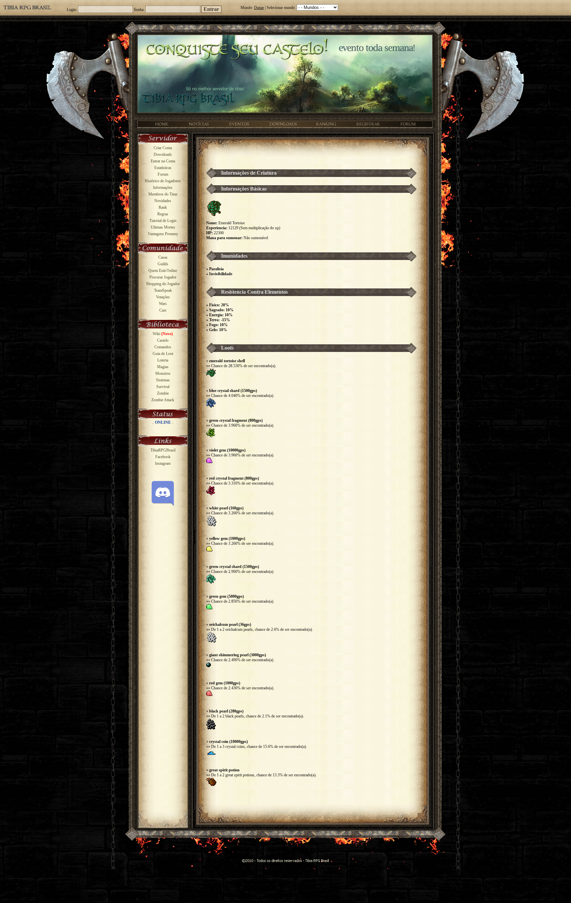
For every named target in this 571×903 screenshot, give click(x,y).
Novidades (162, 200)
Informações (162, 187)
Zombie (163, 393)
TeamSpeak (163, 290)
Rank (163, 207)
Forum (163, 174)
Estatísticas (162, 167)
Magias (163, 367)
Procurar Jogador (162, 277)
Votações (163, 297)
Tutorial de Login (162, 220)
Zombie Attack (162, 400)
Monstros (163, 373)
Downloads (163, 154)
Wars (163, 303)
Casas (163, 257)
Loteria (162, 360)
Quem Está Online (162, 270)
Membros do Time (162, 194)
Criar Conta (163, 148)
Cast (162, 310)
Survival (163, 386)
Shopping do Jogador (163, 283)
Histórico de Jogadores (163, 181)
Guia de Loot (163, 353)
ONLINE (163, 422)
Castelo (163, 340)
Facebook (163, 456)
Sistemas (163, 380)
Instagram (163, 463)
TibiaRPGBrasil (162, 450)
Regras (162, 214)
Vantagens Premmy (163, 234)
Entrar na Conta (163, 161)
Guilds (163, 264)
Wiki (163, 333)
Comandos (162, 347)
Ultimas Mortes (163, 227)
